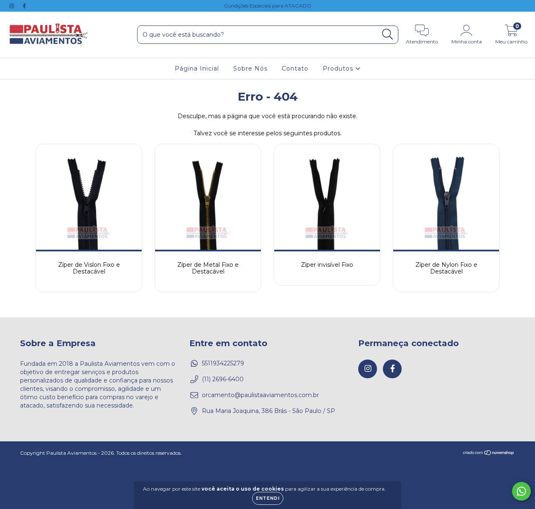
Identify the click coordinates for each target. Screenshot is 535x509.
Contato (295, 68)
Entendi (268, 498)
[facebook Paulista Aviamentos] (24, 6)
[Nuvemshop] (489, 453)
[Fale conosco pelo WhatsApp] (521, 491)
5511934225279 (223, 363)
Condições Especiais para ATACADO (267, 6)
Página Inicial (197, 68)
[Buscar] (387, 34)
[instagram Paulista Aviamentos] (12, 6)
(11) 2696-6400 (223, 379)
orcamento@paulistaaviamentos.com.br (260, 395)
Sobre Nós (250, 68)
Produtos (339, 68)
